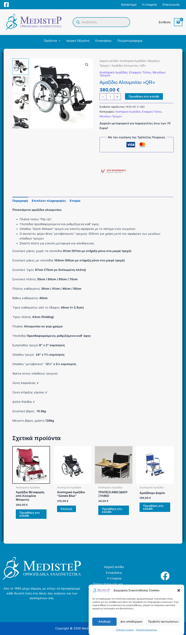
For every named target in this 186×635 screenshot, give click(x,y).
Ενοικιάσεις (114, 572)
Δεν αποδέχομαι (131, 621)
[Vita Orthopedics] (113, 171)
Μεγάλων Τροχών (111, 116)
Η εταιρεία (114, 578)
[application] (58, 40)
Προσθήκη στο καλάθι (144, 96)
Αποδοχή (104, 621)
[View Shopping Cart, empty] (178, 22)
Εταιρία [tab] (75, 200)
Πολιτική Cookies (125, 629)
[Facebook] (6, 4)
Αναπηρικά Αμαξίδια (132, 61)
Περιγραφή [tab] (20, 200)
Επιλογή (66, 509)
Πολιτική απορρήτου (146, 629)
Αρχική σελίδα (109, 61)
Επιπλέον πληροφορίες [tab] (49, 200)
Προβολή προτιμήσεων (163, 621)
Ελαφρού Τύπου (140, 72)
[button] (179, 590)
